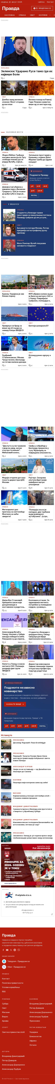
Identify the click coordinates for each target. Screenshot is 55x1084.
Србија (22, 15)
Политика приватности (12, 983)
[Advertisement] (27, 28)
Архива (5, 1021)
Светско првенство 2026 (13, 1032)
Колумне (43, 15)
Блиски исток (36, 1036)
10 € (38, 186)
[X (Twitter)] (11, 950)
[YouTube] (7, 950)
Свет (32, 15)
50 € (32, 191)
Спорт (5, 1027)
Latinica (41, 2)
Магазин (6, 1012)
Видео (5, 1017)
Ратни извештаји (38, 1027)
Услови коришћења (11, 987)
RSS (4, 992)
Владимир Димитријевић (41, 1004)
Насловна (10, 15)
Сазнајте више (13, 704)
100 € (40, 191)
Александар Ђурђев (39, 1017)
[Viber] (19, 950)
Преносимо (35, 1021)
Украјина (34, 1032)
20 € (45, 186)
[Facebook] (3, 950)
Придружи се (45, 8)
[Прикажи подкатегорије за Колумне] (50, 15)
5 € (32, 186)
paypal (34, 195)
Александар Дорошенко (41, 1012)
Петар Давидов (37, 1008)
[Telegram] (15, 950)
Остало (33, 1045)
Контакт (50, 2)
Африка (33, 1041)
